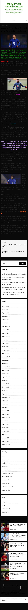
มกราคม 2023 (5, 329)
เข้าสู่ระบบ (4, 502)
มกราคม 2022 (5, 370)
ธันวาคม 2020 (5, 414)
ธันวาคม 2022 (5, 333)
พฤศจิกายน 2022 (6, 336)
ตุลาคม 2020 (5, 421)
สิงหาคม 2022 (5, 346)
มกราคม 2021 (5, 410)
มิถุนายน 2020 (5, 434)
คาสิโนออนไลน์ (5, 483)
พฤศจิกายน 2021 (6, 377)
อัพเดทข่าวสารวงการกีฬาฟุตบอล (14, 5)
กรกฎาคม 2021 (6, 390)
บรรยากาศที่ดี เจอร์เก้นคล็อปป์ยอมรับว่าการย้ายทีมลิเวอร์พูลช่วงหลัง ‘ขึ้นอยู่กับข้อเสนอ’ (17, 555)
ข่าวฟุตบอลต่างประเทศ (7, 473)
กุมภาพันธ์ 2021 (6, 407)
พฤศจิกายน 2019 (6, 444)
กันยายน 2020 (5, 424)
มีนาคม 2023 (5, 323)
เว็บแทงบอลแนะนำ (5, 592)
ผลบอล (2, 594)
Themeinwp (3, 600)
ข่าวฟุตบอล (4, 466)
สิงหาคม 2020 (5, 427)
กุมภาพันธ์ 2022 (6, 367)
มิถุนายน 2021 (5, 394)
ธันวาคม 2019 (5, 441)
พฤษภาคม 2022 (6, 356)
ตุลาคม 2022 (5, 340)
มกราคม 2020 (5, 437)
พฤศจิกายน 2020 (6, 417)
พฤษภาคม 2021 (6, 397)
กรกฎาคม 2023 (6, 309)
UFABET (4, 456)
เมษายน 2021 (5, 400)
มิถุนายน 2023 (5, 313)
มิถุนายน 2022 (5, 353)
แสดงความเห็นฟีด (6, 508)
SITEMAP (7, 594)
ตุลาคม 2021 (5, 380)
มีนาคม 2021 (5, 404)
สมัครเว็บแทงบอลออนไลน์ (6, 593)
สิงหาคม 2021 (5, 387)
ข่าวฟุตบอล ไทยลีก (6, 470)
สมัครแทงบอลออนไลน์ (7, 486)
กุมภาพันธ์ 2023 (6, 326)
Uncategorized (5, 459)
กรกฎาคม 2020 (6, 431)
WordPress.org (5, 512)
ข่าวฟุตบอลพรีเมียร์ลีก (4, 25)
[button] (26, 21)
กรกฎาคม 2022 (6, 350)
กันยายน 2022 (5, 343)
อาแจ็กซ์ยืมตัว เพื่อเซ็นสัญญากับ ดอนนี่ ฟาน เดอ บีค (14, 274)
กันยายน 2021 (5, 383)
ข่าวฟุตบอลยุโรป (6, 480)
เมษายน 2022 (5, 360)
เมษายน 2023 (5, 319)
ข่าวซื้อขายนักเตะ (6, 463)
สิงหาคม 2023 (5, 306)
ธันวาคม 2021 (5, 373)
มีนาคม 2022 (5, 363)
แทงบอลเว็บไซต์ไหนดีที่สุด (15, 592)
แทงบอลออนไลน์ (6, 490)
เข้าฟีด (3, 505)
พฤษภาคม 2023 (6, 316)
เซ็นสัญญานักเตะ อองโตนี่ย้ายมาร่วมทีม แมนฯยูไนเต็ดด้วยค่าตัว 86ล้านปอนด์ (17, 545)
